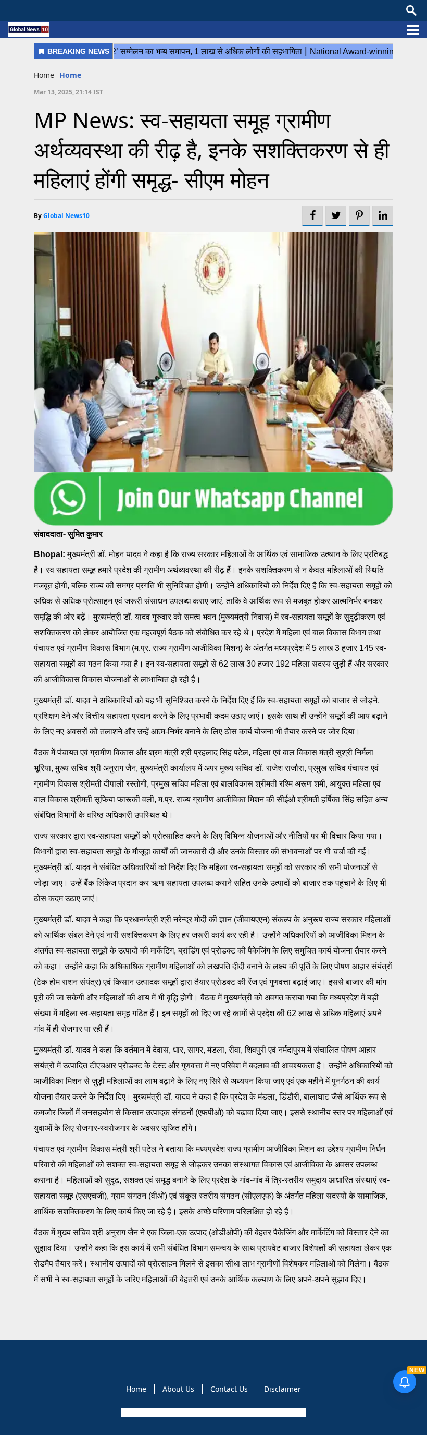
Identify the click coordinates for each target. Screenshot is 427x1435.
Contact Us (229, 1389)
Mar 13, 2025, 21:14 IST (68, 92)
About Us (178, 1389)
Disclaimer (282, 1389)
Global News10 (66, 215)
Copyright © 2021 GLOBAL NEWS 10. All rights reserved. (212, 1412)
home (70, 75)
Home (44, 75)
